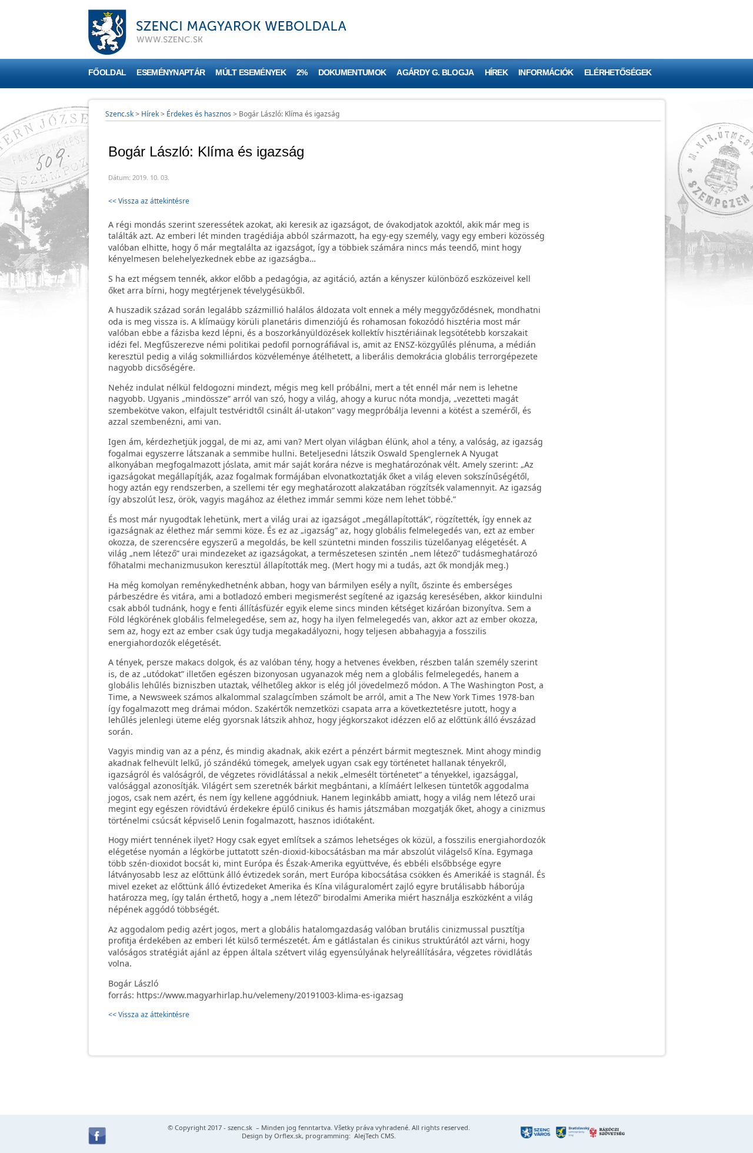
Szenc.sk (119, 114)
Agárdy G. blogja (435, 72)
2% (302, 72)
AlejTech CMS (373, 1135)
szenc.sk (240, 1127)
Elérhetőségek (618, 72)
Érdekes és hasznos (198, 114)
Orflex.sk (288, 1135)
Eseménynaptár (170, 72)
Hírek (496, 72)
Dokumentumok (352, 72)
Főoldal (107, 72)
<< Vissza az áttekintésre (148, 201)
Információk (546, 72)
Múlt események (250, 72)
